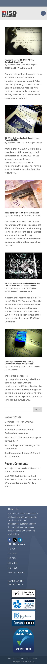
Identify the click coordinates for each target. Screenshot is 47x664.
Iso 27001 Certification (16, 476)
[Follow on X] (15, 540)
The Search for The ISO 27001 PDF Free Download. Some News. (19, 61)
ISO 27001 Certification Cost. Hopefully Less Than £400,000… (22, 139)
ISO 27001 (37, 143)
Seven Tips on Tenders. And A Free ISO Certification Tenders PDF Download (19, 362)
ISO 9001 (12, 548)
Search (38, 409)
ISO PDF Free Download (21, 68)
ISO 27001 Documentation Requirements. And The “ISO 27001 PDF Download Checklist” (22, 284)
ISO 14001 (12, 553)
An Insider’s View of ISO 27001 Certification (22, 212)
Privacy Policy (32, 658)
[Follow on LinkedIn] (20, 540)
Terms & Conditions (15, 658)
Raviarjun (9, 468)
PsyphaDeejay (14, 64)
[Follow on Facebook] (10, 540)
